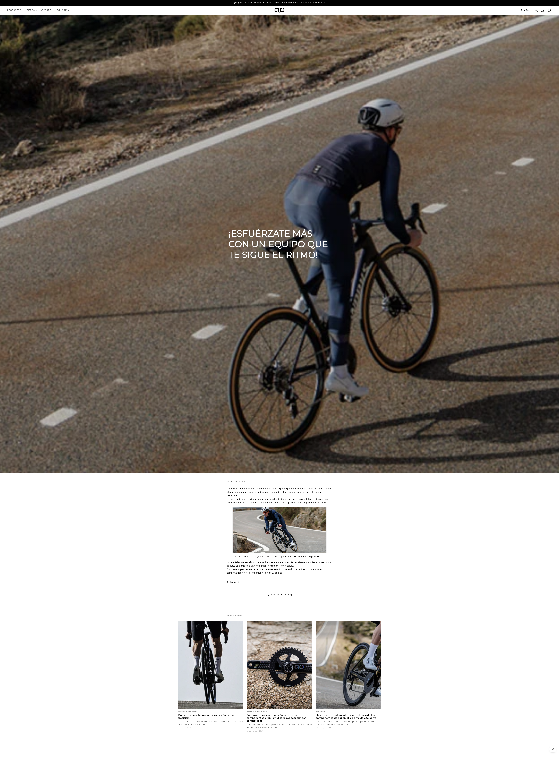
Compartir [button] (234, 582)
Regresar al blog (281, 594)
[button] (15, 10)
